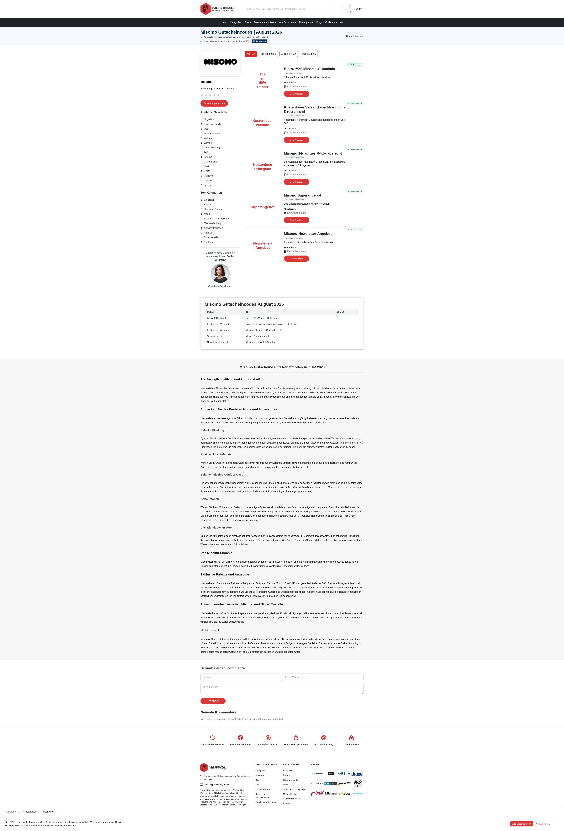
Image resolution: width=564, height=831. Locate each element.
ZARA (207, 171)
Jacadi (207, 185)
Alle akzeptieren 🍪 (521, 824)
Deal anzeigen (296, 94)
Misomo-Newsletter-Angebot (308, 234)
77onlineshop (211, 161)
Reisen (208, 204)
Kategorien (235, 22)
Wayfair (208, 143)
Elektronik (209, 200)
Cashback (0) (309, 54)
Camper (208, 180)
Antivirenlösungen (213, 228)
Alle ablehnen (543, 824)
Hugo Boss (210, 119)
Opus (207, 129)
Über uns (259, 775)
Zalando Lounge (212, 147)
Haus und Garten (213, 209)
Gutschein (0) (268, 54)
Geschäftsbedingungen (266, 802)
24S (206, 152)
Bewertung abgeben (214, 103)
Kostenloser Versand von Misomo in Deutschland (314, 109)
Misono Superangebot (302, 195)
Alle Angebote (306, 22)
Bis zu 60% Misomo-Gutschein (309, 69)
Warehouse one (212, 133)
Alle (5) (251, 54)
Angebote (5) (288, 54)
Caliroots (208, 176)
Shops (247, 22)
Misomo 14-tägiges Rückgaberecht (313, 153)
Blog (257, 780)
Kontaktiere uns (262, 789)
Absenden (213, 701)
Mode (207, 214)
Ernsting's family (212, 124)
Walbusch (209, 138)
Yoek (206, 166)
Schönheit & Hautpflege (216, 218)
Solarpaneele (211, 237)
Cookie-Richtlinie (67, 825)
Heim (224, 22)
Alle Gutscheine (287, 22)
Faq (257, 784)
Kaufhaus (209, 242)
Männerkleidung (212, 223)
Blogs (319, 22)
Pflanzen (208, 232)
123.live (208, 157)
